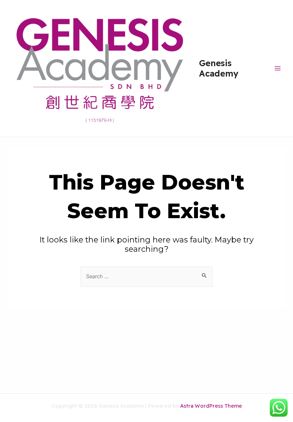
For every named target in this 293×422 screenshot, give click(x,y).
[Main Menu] (277, 68)
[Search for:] (146, 276)
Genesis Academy (218, 68)
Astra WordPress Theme (211, 405)
